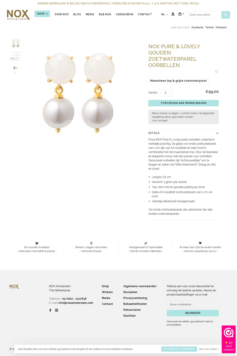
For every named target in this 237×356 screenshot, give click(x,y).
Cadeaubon (125, 14)
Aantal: (152, 92)
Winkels (107, 292)
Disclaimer (130, 292)
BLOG (77, 14)
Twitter (209, 27)
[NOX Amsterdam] (14, 286)
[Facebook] (50, 310)
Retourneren (132, 309)
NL (163, 14)
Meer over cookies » (209, 349)
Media (90, 14)
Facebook (197, 27)
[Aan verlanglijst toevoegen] (216, 72)
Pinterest (221, 27)
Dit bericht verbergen (179, 349)
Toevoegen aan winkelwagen (183, 103)
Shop (41, 13)
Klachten (129, 315)
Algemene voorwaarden (139, 286)
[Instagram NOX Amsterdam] (56, 310)
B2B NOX (105, 14)
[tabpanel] (79, 93)
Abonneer (192, 313)
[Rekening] (173, 14)
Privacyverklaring (135, 298)
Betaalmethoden (135, 304)
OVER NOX (61, 14)
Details (154, 133)
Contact (145, 14)
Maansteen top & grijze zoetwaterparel (178, 80)
